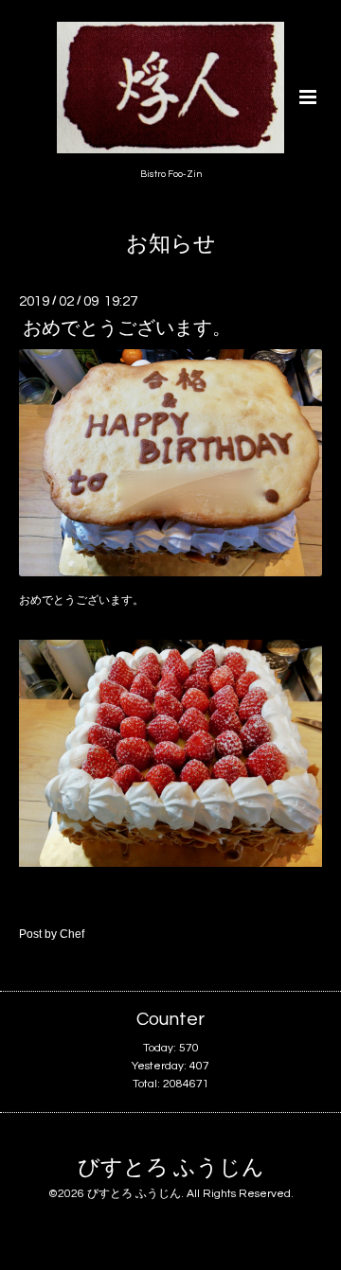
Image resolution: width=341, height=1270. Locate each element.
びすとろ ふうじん (171, 1167)
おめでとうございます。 (127, 328)
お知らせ (171, 245)
